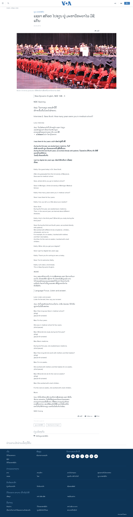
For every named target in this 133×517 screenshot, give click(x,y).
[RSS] (87, 456)
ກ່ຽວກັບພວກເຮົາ (11, 486)
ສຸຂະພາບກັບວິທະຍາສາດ (104, 473)
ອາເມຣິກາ (39, 473)
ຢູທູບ (8, 459)
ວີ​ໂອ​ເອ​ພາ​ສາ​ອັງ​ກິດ (42, 507)
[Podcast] (91, 456)
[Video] (121, 3)
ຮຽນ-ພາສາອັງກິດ (39, 12)
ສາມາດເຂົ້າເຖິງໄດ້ (72, 510)
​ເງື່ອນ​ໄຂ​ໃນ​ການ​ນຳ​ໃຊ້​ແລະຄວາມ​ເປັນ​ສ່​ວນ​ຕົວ (18, 510)
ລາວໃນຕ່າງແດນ (71, 473)
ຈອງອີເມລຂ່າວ (71, 496)
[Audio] (115, 3)
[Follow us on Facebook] (68, 456)
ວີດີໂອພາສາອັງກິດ (11, 463)
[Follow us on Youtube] (73, 456)
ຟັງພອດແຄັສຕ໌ (71, 486)
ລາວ (8, 473)
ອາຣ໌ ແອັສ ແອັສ (41, 496)
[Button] (97, 31)
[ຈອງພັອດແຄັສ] (96, 456)
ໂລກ (38, 476)
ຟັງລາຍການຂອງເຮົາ (42, 455)
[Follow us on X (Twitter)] (82, 456)
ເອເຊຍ (8, 476)
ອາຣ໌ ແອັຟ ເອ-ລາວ (72, 507)
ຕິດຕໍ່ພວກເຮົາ (40, 486)
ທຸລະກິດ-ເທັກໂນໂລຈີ (72, 476)
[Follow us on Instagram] (77, 456)
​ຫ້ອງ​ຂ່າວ (9, 507)
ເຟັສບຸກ (9, 496)
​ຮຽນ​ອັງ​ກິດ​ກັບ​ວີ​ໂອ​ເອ (42, 510)
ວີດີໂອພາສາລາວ (11, 455)
